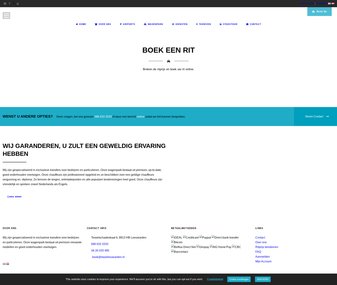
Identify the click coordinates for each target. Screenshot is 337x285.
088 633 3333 (103, 116)
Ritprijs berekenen (266, 247)
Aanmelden (321, 3)
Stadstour (230, 24)
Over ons (261, 242)
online (140, 116)
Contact (255, 24)
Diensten (182, 24)
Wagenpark (155, 24)
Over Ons (105, 24)
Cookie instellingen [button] (239, 279)
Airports (129, 24)
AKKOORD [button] (263, 279)
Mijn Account (307, 3)
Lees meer (15, 196)
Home (82, 24)
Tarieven (205, 24)
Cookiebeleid (215, 279)
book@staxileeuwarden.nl (108, 257)
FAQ (258, 251)
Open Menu (6, 15)
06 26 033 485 (100, 250)
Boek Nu (321, 11)
